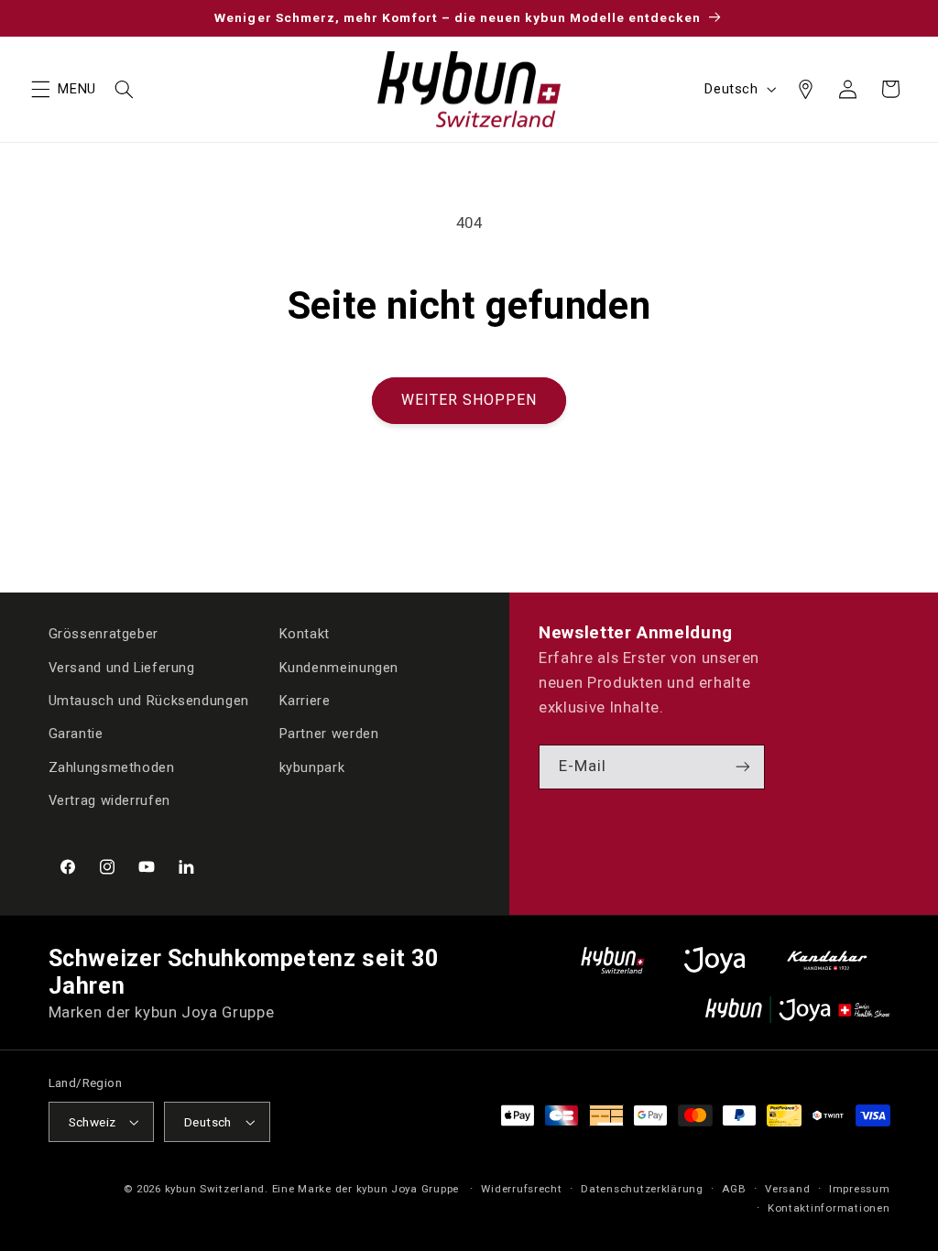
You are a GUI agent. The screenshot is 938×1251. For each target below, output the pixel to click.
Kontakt (304, 634)
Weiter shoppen (469, 399)
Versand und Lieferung (122, 667)
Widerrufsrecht (521, 1188)
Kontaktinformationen (829, 1208)
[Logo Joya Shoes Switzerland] (714, 960)
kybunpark (312, 767)
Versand (787, 1188)
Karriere (305, 700)
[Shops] (805, 89)
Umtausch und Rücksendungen (149, 700)
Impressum (859, 1188)
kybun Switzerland (215, 1188)
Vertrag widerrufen (109, 800)
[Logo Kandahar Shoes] (827, 960)
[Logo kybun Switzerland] (613, 960)
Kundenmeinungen (338, 667)
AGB (734, 1188)
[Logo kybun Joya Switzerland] (797, 1009)
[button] (40, 89)
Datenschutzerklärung (642, 1188)
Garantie (76, 733)
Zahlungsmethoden (112, 767)
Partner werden (329, 733)
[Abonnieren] (743, 767)
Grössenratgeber (103, 634)
